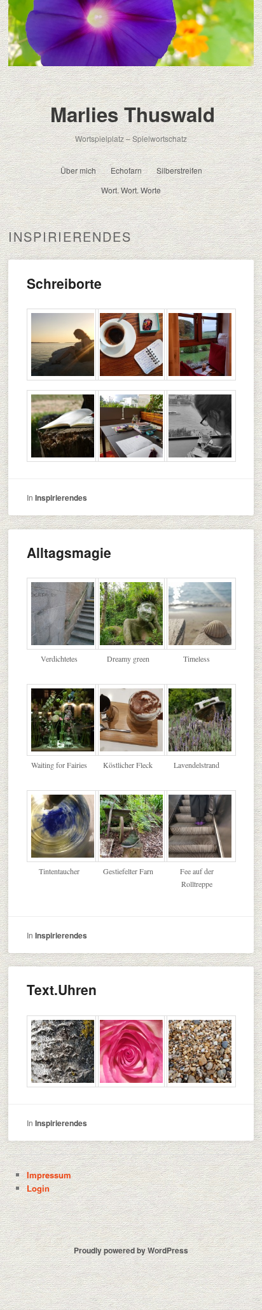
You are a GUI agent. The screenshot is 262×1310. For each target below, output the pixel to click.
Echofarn (126, 170)
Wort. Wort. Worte (131, 190)
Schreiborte (64, 283)
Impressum (49, 1175)
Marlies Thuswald (132, 114)
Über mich (78, 170)
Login (38, 1188)
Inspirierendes (61, 497)
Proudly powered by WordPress (131, 1250)
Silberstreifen (179, 170)
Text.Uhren (62, 989)
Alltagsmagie (69, 552)
